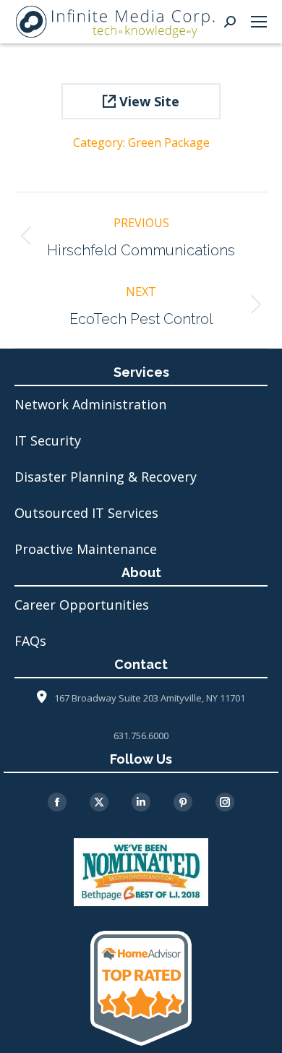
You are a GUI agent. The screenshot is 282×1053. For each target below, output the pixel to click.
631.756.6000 (141, 735)
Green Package (169, 142)
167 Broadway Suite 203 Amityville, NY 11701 (149, 697)
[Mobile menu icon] (259, 21)
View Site (147, 101)
